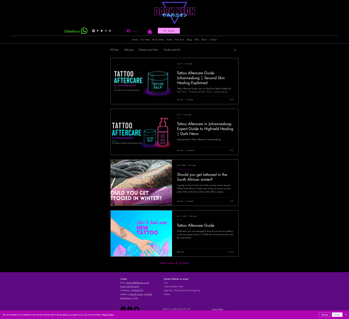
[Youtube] (93, 30)
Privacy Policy (217, 309)
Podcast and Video (148, 49)
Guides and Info (172, 49)
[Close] (345, 314)
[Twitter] (101, 30)
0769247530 (137, 290)
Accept (337, 314)
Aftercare (128, 49)
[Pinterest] (97, 30)
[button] (149, 31)
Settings (324, 314)
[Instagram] (110, 30)
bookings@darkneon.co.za (137, 282)
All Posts (114, 49)
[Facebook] (105, 30)
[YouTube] (136, 309)
